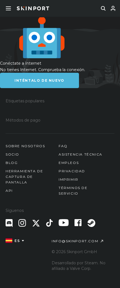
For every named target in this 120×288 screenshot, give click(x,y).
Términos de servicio (73, 190)
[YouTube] (64, 222)
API (9, 190)
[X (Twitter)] (36, 223)
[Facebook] (78, 222)
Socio (12, 154)
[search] (103, 8)
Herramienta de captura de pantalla (24, 176)
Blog (12, 163)
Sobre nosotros (25, 146)
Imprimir (68, 179)
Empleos (69, 163)
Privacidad (72, 171)
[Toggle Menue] (8, 8)
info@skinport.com (75, 241)
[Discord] (9, 223)
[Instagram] (22, 223)
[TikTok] (49, 223)
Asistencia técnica (80, 154)
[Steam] (91, 223)
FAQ (63, 146)
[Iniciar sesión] (113, 8)
